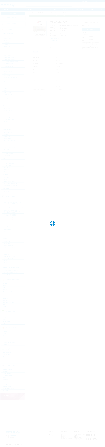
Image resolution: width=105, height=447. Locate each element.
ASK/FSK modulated (8, 369)
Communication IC (8, 71)
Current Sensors (7, 161)
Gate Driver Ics (7, 44)
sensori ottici (6, 169)
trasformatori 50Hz (7, 229)
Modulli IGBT (6, 177)
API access (63, 435)
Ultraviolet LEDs (7, 136)
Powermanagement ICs (9, 50)
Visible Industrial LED (8, 155)
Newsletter (63, 437)
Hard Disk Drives (7, 356)
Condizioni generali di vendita (79, 434)
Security (5, 384)
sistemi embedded (7, 337)
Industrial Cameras (7, 340)
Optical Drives (6, 361)
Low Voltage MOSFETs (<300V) (10, 183)
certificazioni (76, 436)
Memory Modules (7, 352)
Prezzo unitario (83, 37)
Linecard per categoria (11, 17)
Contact (92, 9)
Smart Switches (7, 53)
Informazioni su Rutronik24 (66, 438)
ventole (4, 293)
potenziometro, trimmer (8, 258)
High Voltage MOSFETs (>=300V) (11, 185)
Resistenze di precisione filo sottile (11, 247)
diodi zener (6, 121)
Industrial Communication (9, 342)
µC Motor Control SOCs (9, 103)
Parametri (35, 51)
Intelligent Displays (7, 317)
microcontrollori (7, 81)
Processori (5, 335)
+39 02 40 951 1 (52, 435)
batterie (4, 285)
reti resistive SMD (7, 252)
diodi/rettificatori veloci (8, 110)
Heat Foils (5, 298)
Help (102, 9)
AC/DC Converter (7, 38)
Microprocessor (7, 84)
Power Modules (7, 126)
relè (4, 304)
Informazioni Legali (77, 437)
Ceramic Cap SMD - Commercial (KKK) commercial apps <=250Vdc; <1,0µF (12, 203)
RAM (5, 90)
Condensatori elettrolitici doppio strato (12, 217)
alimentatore (6, 344)
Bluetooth (5, 371)
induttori (5, 235)
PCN (41, 9)
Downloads (65, 9)
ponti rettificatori (7, 108)
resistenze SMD (7, 243)
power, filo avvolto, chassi (9, 256)
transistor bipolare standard (9, 181)
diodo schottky (7, 117)
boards (4, 333)
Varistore (5, 264)
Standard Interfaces (8, 96)
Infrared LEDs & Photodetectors (10, 140)
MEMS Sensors (7, 167)
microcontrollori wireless (8, 388)
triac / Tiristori (6, 191)
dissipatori (5, 300)
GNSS (4, 377)
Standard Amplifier (8, 55)
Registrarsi (64, 441)
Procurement (30, 9)
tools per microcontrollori (9, 101)
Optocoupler (6, 142)
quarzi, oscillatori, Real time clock (11, 272)
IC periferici (6, 88)
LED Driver (6, 151)
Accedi (63, 439)
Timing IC (6, 98)
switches (5, 306)
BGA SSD (6, 69)
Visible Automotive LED (9, 153)
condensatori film (7, 222)
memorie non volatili (8, 86)
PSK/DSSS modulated (8, 379)
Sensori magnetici (7, 165)
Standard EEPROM (8, 94)
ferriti (5, 231)
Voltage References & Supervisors (11, 61)
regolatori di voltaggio (8, 63)
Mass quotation (53, 9)
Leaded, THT (6, 254)
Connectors (5, 289)
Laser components (8, 132)
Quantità (83, 25)
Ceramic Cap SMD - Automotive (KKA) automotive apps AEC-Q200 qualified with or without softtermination (12, 211)
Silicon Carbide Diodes (9, 119)
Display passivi (6, 321)
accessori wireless (7, 386)
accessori (5, 331)
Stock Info (84, 32)
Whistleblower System (78, 438)
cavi (4, 287)
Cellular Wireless (7, 373)
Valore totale (83, 40)
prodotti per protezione (8, 302)
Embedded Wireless (7, 375)
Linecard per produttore (11, 23)
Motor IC (5, 48)
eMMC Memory (7, 75)
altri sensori (6, 171)
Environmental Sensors (9, 163)
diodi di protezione (8, 112)
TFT (4, 323)
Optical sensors (7, 134)
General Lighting (7, 138)
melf (4, 249)
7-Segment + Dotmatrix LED (10, 147)
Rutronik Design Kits (8, 92)
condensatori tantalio (8, 224)
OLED (4, 319)
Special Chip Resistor (8, 245)
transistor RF (6, 179)
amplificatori (6, 40)
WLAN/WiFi (5, 390)
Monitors (5, 314)
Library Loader (61, 46)
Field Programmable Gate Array (10, 77)
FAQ (62, 434)
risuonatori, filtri (7, 274)
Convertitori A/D (7, 36)
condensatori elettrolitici (9, 219)
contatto (63, 436)
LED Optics (6, 145)
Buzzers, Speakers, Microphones (11, 270)
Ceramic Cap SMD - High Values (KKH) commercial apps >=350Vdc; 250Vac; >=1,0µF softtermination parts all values (13, 207)
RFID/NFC (5, 382)
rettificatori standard (8, 114)
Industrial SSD (6, 358)
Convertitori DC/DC (8, 42)
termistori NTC (7, 260)
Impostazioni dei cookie (78, 439)
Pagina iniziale (5, 9)
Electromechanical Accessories (10, 291)
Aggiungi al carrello (91, 29)
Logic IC (5, 79)
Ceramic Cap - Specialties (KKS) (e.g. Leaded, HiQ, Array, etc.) (11, 215)
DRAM (5, 73)
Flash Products (6, 354)
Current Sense (7, 241)
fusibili (4, 296)
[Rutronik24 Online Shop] (8, 5)
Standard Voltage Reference (10, 57)
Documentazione (79, 9)
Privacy (75, 435)
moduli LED (6, 149)
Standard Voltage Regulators (10, 59)
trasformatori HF (7, 233)
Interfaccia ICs (7, 46)
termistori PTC (7, 262)
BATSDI (5, 283)
